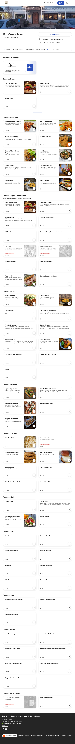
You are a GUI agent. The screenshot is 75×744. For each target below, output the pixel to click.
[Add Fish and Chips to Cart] (34, 318)
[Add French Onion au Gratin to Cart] (69, 607)
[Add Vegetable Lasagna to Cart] (34, 333)
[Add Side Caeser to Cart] (34, 587)
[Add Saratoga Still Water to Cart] (69, 705)
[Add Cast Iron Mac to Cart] (69, 303)
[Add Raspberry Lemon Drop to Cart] (34, 656)
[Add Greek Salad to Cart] (69, 509)
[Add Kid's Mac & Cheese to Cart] (34, 445)
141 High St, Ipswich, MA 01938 (12, 721)
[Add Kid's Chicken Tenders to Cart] (34, 460)
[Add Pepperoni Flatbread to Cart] (69, 411)
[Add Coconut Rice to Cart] (69, 587)
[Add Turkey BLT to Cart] (34, 283)
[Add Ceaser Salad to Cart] (34, 106)
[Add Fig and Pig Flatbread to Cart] (34, 396)
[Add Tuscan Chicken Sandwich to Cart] (69, 283)
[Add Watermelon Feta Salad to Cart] (34, 524)
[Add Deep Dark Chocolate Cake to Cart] (34, 671)
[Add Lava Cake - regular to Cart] (34, 641)
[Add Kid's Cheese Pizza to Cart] (69, 475)
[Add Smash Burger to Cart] (69, 91)
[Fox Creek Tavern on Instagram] (5, 729)
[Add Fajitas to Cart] (34, 377)
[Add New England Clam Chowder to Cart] (34, 607)
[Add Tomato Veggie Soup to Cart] (34, 622)
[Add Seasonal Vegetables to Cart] (34, 558)
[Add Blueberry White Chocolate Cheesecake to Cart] (69, 656)
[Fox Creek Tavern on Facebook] (3, 729)
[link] (18, 49)
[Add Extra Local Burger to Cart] (34, 91)
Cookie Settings (66, 735)
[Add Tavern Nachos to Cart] (34, 173)
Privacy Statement (37, 735)
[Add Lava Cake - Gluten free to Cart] (69, 641)
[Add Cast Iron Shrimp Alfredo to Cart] (69, 318)
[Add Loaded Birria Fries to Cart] (69, 173)
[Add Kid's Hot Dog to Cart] (34, 475)
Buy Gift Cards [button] (49, 3)
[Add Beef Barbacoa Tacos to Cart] (69, 225)
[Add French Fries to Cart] (34, 543)
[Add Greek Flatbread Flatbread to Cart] (69, 396)
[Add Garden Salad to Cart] (69, 524)
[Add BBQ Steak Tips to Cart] (34, 303)
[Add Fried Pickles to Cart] (34, 188)
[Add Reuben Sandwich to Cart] (34, 269)
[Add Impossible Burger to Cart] (69, 210)
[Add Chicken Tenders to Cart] (69, 144)
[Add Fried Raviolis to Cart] (69, 188)
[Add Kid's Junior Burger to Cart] (69, 460)
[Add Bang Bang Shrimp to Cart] (69, 129)
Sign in (68, 3)
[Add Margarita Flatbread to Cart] (34, 411)
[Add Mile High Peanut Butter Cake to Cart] (69, 671)
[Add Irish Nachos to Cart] (69, 158)
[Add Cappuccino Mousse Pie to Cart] (34, 685)
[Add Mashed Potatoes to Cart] (69, 558)
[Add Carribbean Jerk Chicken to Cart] (69, 362)
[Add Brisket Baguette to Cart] (34, 239)
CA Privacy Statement (52, 735)
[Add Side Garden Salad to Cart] (69, 573)
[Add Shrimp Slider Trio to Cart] (69, 269)
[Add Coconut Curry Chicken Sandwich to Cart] (69, 239)
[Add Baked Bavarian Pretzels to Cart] (34, 129)
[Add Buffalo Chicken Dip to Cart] (34, 144)
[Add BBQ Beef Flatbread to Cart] (34, 426)
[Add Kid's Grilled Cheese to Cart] (69, 489)
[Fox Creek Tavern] (6, 2)
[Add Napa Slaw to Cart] (34, 573)
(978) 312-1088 (7, 719)
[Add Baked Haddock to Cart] (34, 347)
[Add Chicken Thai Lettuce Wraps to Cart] (34, 158)
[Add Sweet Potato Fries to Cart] (69, 543)
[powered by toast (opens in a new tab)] (9, 736)
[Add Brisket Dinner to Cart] (69, 347)
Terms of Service (23, 735)
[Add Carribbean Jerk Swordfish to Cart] (34, 362)
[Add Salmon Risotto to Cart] (69, 333)
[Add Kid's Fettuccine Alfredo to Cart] (34, 489)
